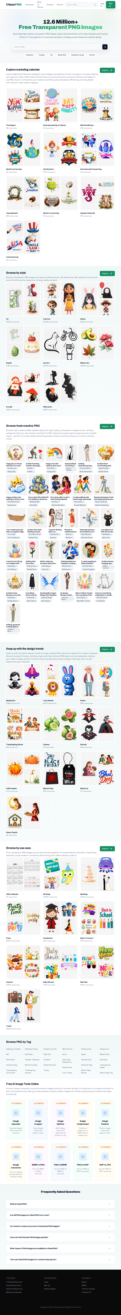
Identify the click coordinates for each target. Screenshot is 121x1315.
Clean (14, 4)
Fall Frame (29, 1054)
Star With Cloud (13, 502)
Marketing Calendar (14, 1292)
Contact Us (86, 1292)
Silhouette (47, 407)
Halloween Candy (77, 55)
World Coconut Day (51, 213)
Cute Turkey (67, 1073)
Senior (83, 701)
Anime (82, 319)
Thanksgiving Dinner (14, 744)
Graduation (48, 938)
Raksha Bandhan (58, 505)
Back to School (40, 4)
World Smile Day (86, 125)
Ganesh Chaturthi (87, 213)
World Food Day (31, 1065)
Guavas (46, 744)
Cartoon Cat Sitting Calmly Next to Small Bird (103, 595)
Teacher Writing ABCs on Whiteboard (55, 532)
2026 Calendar (12, 894)
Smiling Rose (31, 569)
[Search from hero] (105, 47)
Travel (8, 1026)
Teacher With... (85, 468)
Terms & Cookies (88, 1289)
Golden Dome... (13, 601)
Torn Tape (11, 534)
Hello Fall (47, 1054)
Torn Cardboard (13, 538)
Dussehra (103, 1060)
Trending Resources (14, 1282)
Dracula (83, 744)
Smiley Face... (32, 566)
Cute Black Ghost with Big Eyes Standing (31, 595)
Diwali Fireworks (50, 1065)
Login (46, 1282)
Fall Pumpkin (11, 788)
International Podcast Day (91, 169)
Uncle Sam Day (12, 257)
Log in (102, 4)
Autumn (60, 5)
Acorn (64, 1054)
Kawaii (8, 363)
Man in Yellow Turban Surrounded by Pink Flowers (84, 595)
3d (7, 319)
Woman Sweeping (101, 505)
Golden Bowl (103, 472)
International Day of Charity (54, 125)
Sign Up (47, 1285)
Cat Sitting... (12, 569)
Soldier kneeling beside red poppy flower (33, 466)
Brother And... (88, 566)
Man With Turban (83, 601)
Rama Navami (86, 534)
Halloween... (106, 534)
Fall (51, 55)
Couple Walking (80, 505)
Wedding (83, 894)
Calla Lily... (46, 569)
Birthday (46, 894)
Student (47, 1060)
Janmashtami (11, 213)
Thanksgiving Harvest (30, 1071)
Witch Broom (67, 1049)
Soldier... (30, 468)
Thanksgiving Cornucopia (11, 1071)
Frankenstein (86, 1049)
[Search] (95, 5)
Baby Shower (48, 982)
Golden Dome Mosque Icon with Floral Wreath (13, 595)
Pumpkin (42, 55)
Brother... (55, 502)
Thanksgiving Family (105, 1066)
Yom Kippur (11, 125)
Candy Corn (104, 1049)
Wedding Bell (34, 502)
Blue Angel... (46, 601)
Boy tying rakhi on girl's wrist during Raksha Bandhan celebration (60, 499)
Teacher (49, 5)
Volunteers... (79, 502)
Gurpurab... (12, 598)
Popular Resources (13, 1285)
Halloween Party (31, 1049)
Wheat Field (104, 1054)
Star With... (51, 468)
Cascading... (46, 566)
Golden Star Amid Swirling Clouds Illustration (34, 532)
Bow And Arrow (86, 538)
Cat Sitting (100, 601)
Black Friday (48, 788)
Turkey (46, 1070)
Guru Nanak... (82, 598)
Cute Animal (48, 701)
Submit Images (50, 1289)
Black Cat (106, 538)
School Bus (10, 1060)
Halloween (29, 5)
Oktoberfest (48, 169)
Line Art (46, 363)
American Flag (86, 1065)
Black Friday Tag (106, 1073)
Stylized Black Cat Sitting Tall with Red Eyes (71, 466)
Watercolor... (67, 566)
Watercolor (84, 363)
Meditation (10, 701)
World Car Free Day (14, 169)
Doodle (9, 407)
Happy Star (51, 472)
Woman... (69, 534)
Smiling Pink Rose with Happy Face (30, 563)
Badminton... (67, 569)
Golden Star (33, 538)
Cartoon (46, 319)
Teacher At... (55, 534)
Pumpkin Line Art (50, 1049)
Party (8, 938)
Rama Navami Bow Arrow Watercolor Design (87, 532)
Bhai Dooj (84, 788)
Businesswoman (86, 472)
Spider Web (62, 55)
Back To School (86, 938)
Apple (83, 1054)
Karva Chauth (11, 832)
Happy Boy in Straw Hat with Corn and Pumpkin (14, 466)
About (84, 1282)
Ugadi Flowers (104, 468)
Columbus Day (11, 1065)
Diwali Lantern (106, 567)
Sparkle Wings (46, 598)
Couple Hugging (88, 569)
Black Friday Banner (86, 1071)
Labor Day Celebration (67, 1061)
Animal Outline (69, 469)
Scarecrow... (12, 468)
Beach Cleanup (101, 502)
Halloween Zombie (13, 1049)
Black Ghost (31, 601)
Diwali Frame (67, 1067)
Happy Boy (12, 472)
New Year (84, 982)
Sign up (110, 4)
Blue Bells (33, 505)
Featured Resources (14, 1289)
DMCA (84, 1285)
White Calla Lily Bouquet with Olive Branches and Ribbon (49, 563)
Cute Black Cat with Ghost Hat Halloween (107, 532)
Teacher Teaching (32, 1060)
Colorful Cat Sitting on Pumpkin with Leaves (14, 563)
